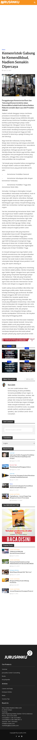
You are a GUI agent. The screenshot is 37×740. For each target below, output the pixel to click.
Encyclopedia (6, 679)
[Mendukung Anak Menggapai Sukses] (5, 466)
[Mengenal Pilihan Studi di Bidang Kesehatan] (5, 580)
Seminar (4, 669)
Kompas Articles (14, 570)
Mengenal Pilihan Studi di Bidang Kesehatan (19, 581)
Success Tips (13, 465)
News (3, 49)
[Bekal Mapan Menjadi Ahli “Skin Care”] (5, 572)
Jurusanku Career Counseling (11, 673)
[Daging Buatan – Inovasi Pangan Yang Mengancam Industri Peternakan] (5, 496)
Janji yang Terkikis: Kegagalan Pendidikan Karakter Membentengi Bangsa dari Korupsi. (22, 456)
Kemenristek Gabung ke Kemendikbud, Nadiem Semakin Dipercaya (21, 486)
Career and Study (15, 494)
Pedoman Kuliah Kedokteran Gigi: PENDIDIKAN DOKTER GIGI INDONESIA (22, 562)
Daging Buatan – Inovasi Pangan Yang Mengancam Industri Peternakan (20, 497)
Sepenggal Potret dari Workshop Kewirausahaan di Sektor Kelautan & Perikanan (10, 355)
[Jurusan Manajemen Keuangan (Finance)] (5, 590)
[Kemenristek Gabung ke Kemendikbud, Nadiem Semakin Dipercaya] (5, 485)
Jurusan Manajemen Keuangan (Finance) (21, 591)
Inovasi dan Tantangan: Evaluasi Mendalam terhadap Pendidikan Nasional (22, 476)
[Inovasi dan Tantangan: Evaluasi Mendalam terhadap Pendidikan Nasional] (5, 475)
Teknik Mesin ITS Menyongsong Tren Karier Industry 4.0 (27, 356)
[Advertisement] (18, 25)
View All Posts (29, 379)
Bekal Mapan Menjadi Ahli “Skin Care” (21, 572)
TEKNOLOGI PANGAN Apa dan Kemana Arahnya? (17, 552)
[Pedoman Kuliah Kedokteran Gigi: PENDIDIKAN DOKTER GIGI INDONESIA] (5, 561)
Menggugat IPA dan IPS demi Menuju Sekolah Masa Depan (10, 368)
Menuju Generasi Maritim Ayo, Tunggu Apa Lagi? (27, 368)
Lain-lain (12, 453)
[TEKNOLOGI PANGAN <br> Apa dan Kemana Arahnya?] (5, 551)
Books (4, 676)
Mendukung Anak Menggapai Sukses (20, 467)
